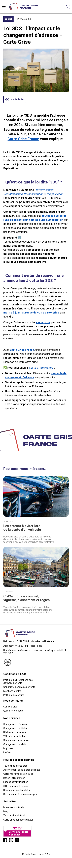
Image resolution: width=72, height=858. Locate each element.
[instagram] (11, 840)
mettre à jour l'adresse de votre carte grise (31, 312)
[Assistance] (68, 7)
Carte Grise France (23, 139)
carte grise (43, 322)
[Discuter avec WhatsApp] (17, 840)
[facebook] (5, 840)
